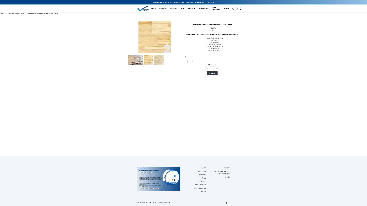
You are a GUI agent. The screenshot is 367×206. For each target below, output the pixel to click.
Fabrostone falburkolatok (15, 14)
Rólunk (203, 191)
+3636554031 (166, 2)
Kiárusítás (202, 181)
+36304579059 (175, 2)
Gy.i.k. (227, 177)
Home (2, 14)
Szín (186, 57)
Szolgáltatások (200, 185)
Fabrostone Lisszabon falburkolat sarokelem (212, 24)
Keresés (227, 168)
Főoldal (203, 168)
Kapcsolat (202, 174)
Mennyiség (212, 65)
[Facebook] (227, 203)
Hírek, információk (199, 188)
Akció (204, 178)
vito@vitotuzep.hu (190, 2)
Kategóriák (202, 171)
